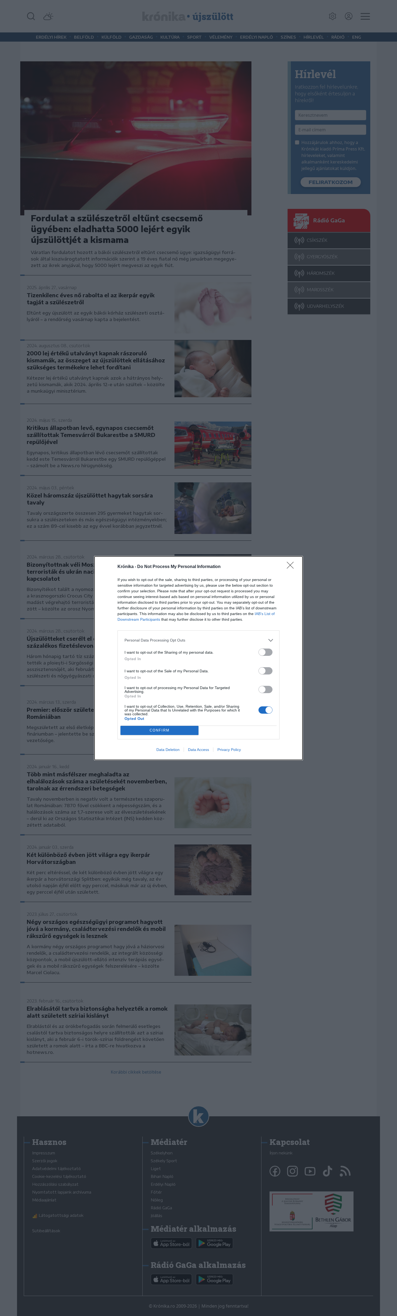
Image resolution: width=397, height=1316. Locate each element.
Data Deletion (168, 749)
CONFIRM (160, 730)
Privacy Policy (229, 749)
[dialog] (198, 658)
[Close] (292, 567)
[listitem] (198, 640)
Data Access (198, 749)
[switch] (265, 652)
